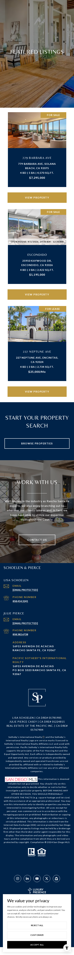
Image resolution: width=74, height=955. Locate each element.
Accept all (37, 944)
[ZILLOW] (56, 878)
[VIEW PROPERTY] (37, 194)
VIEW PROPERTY (37, 197)
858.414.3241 (20, 601)
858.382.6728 (20, 634)
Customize (37, 935)
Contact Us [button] (37, 539)
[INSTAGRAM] (17, 878)
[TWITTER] (46, 878)
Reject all (37, 925)
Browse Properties (37, 443)
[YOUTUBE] (37, 878)
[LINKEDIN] (27, 878)
